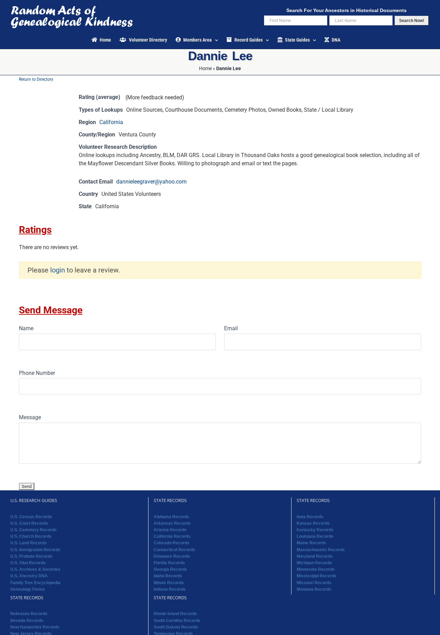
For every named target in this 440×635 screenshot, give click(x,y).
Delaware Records (172, 556)
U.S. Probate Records (31, 556)
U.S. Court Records (29, 523)
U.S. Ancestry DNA (29, 575)
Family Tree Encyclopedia (35, 582)
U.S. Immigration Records (35, 549)
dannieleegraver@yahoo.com (151, 181)
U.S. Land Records (28, 543)
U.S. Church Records (31, 536)
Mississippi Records (317, 575)
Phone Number (37, 373)
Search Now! (411, 20)
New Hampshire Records (34, 627)
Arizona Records (170, 529)
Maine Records (311, 543)
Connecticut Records (174, 549)
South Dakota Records (176, 627)
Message (30, 417)
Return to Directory (36, 79)
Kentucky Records (315, 529)
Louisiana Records (315, 536)
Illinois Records (169, 582)
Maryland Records (315, 556)
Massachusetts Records (321, 549)
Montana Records (314, 589)
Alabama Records (171, 516)
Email (231, 328)
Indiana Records (170, 589)
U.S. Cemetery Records (33, 529)
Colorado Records (171, 543)
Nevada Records (26, 620)
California (111, 122)
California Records (172, 536)
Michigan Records (314, 562)
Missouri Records (314, 582)
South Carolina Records (177, 620)
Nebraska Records (28, 613)
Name (26, 328)
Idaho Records (168, 575)
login (57, 270)
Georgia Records (170, 569)
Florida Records (169, 562)
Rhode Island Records (175, 613)
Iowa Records (310, 516)
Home (205, 68)
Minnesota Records (316, 569)
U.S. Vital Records (28, 562)
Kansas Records (313, 523)
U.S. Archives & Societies (35, 569)
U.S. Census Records (31, 516)
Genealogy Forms (27, 589)
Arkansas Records (172, 523)
